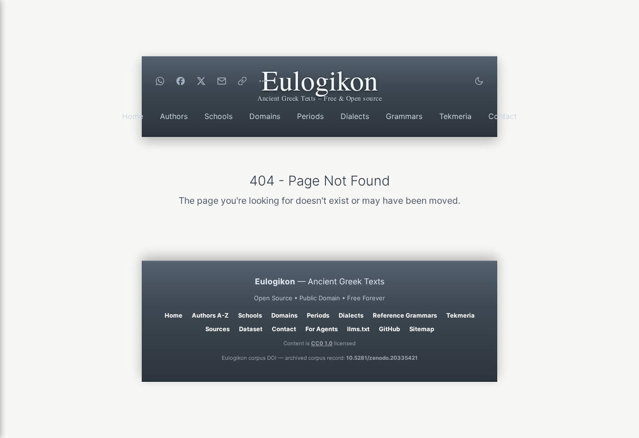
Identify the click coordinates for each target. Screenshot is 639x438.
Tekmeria (455, 116)
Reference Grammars (405, 315)
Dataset (250, 329)
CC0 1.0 (322, 343)
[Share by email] (222, 81)
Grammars (404, 116)
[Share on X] (201, 81)
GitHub (389, 329)
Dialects (355, 116)
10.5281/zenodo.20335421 (382, 358)
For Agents (321, 329)
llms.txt (358, 329)
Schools (218, 116)
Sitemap (421, 329)
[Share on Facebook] (180, 81)
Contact (502, 116)
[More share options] (263, 81)
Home (132, 116)
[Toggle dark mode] (479, 81)
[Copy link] (242, 81)
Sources (217, 329)
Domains (264, 116)
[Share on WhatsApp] (160, 81)
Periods (310, 116)
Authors (174, 116)
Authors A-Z (210, 315)
